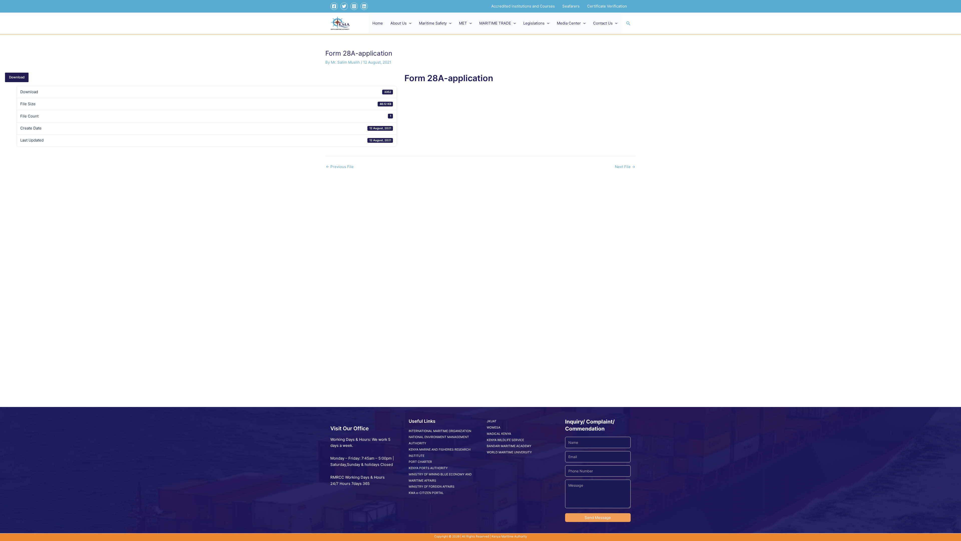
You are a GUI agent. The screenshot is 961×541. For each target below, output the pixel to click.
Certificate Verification (607, 6)
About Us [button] (398, 23)
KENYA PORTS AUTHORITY (428, 468)
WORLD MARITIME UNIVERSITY (509, 452)
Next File (625, 167)
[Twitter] (344, 6)
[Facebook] (334, 6)
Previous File (340, 167)
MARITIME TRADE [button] (495, 23)
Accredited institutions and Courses (523, 6)
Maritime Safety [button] (433, 23)
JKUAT (492, 421)
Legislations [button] (534, 23)
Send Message (598, 517)
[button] (409, 23)
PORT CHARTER (420, 462)
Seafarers (571, 6)
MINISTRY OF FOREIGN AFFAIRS (431, 486)
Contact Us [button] (603, 23)
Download (17, 77)
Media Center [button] (569, 23)
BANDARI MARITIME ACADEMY (509, 446)
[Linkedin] (364, 6)
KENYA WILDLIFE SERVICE (505, 440)
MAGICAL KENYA (499, 434)
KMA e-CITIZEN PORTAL (426, 493)
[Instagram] (354, 6)
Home (377, 23)
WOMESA (493, 427)
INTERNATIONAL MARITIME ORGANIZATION (440, 431)
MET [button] (463, 23)
